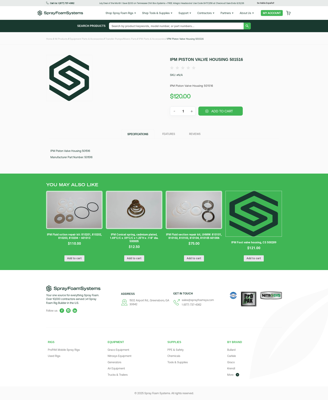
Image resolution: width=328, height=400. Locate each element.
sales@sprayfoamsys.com (198, 299)
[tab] (137, 134)
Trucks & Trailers (118, 374)
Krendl (231, 368)
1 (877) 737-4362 (191, 304)
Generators (114, 362)
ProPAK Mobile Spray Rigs (64, 349)
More (230, 374)
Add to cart (222, 111)
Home (49, 38)
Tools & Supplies (177, 362)
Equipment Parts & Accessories (86, 38)
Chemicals (173, 355)
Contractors (204, 13)
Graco (231, 362)
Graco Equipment (118, 349)
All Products (61, 38)
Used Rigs (54, 355)
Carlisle (231, 355)
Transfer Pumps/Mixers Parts (121, 38)
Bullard (231, 349)
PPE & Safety (175, 349)
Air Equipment (116, 368)
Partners (226, 13)
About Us (245, 13)
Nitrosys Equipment (119, 355)
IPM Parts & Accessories (152, 38)
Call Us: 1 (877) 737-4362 (62, 3)
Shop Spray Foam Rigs (119, 13)
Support (183, 13)
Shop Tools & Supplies (156, 13)
